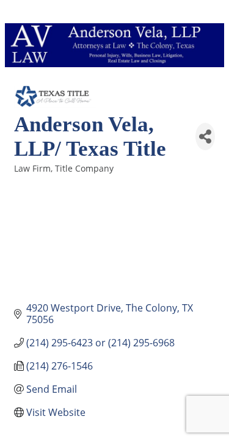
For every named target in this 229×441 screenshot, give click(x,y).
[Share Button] (205, 136)
